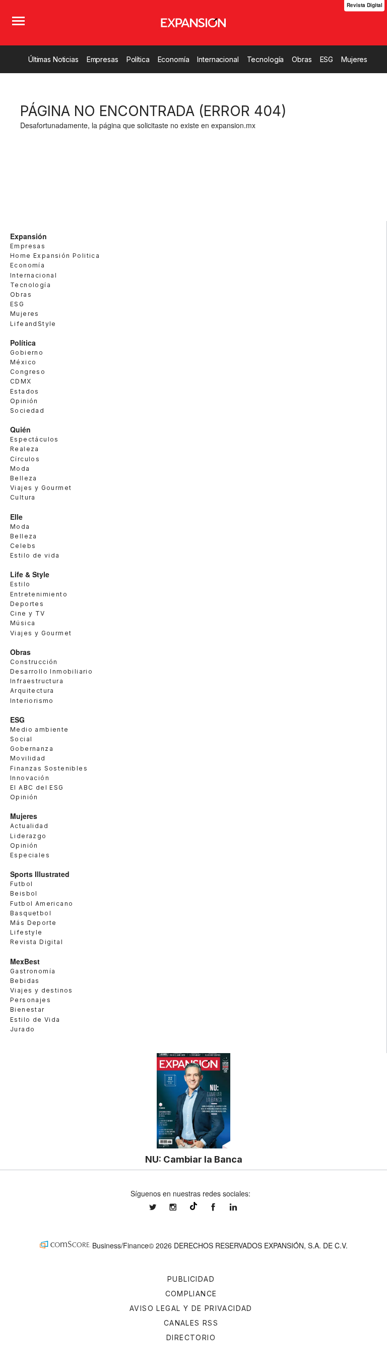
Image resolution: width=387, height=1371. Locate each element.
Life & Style (29, 574)
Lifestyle (26, 932)
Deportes (27, 604)
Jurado (22, 1029)
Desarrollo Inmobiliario (51, 671)
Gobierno (26, 352)
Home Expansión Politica (55, 255)
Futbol (21, 884)
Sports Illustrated (40, 874)
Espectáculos (34, 439)
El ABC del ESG (37, 787)
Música (22, 623)
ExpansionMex (220, 1207)
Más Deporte (33, 922)
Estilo (20, 584)
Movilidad (28, 758)
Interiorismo (32, 700)
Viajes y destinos (41, 990)
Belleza (23, 478)
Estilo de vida (35, 555)
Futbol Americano (41, 903)
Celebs (23, 546)
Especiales (30, 855)
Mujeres (354, 59)
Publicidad (191, 1279)
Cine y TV (27, 613)
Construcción (34, 662)
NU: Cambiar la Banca (193, 1159)
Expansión (28, 236)
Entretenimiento (39, 594)
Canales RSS (191, 1323)
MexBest (25, 961)
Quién (20, 429)
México (23, 362)
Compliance (191, 1293)
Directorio (191, 1337)
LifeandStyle (33, 323)
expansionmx (160, 1207)
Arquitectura (32, 690)
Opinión (24, 401)
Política (138, 59)
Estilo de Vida (35, 1019)
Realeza (24, 449)
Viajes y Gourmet (41, 487)
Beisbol (24, 893)
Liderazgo (28, 836)
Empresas (102, 59)
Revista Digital (36, 942)
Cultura (23, 497)
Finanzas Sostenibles (49, 768)
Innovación (29, 778)
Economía (173, 59)
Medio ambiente (39, 729)
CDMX (21, 381)
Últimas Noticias (53, 59)
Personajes (30, 1000)
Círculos (25, 459)
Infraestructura (36, 681)
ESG (327, 59)
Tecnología (265, 59)
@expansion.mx (193, 1206)
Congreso (27, 371)
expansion (240, 1207)
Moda (20, 468)
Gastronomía (32, 971)
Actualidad (29, 826)
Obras (301, 59)
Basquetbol (30, 913)
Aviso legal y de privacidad (191, 1308)
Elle (16, 517)
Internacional (217, 59)
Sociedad (27, 410)
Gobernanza (31, 748)
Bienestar (27, 1009)
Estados (24, 391)
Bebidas (25, 980)
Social (21, 739)
